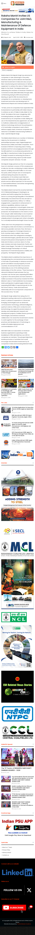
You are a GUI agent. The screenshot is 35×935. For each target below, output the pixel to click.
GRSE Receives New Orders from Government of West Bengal (9, 371)
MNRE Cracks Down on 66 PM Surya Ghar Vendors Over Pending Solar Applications (25, 391)
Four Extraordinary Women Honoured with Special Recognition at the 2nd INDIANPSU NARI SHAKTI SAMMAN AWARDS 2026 (23, 779)
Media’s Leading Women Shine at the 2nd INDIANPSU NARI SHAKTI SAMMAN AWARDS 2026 (22, 787)
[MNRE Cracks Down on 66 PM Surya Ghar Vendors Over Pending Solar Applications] (26, 383)
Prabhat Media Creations (24, 924)
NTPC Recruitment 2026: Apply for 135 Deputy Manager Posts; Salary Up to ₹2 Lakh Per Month (22, 433)
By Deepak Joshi (7, 37)
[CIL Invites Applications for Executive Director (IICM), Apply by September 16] (6, 410)
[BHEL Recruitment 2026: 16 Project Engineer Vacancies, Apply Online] (6, 418)
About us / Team (7, 847)
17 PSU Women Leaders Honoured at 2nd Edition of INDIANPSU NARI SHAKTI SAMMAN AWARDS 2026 (22, 795)
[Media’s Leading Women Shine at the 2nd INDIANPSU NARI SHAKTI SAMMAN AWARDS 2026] (6, 788)
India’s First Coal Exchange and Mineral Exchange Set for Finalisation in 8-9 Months (26, 372)
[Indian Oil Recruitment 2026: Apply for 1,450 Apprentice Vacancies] (6, 442)
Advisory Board (6, 852)
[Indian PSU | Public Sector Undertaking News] (17, 3)
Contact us (5, 855)
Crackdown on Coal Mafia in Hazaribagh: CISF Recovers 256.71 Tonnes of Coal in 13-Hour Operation (9, 392)
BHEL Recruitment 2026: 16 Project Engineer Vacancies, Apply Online (22, 416)
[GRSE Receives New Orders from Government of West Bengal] (9, 363)
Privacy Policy (6, 850)
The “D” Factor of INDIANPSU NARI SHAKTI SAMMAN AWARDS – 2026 (16, 769)
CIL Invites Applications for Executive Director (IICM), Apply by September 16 (22, 409)
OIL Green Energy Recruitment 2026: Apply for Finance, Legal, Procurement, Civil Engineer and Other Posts (22, 425)
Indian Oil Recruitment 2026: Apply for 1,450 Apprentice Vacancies (22, 441)
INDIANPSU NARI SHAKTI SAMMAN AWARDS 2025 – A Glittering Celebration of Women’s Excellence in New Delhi (22, 804)
